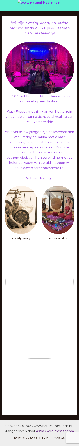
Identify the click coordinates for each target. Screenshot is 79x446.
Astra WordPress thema (55, 431)
